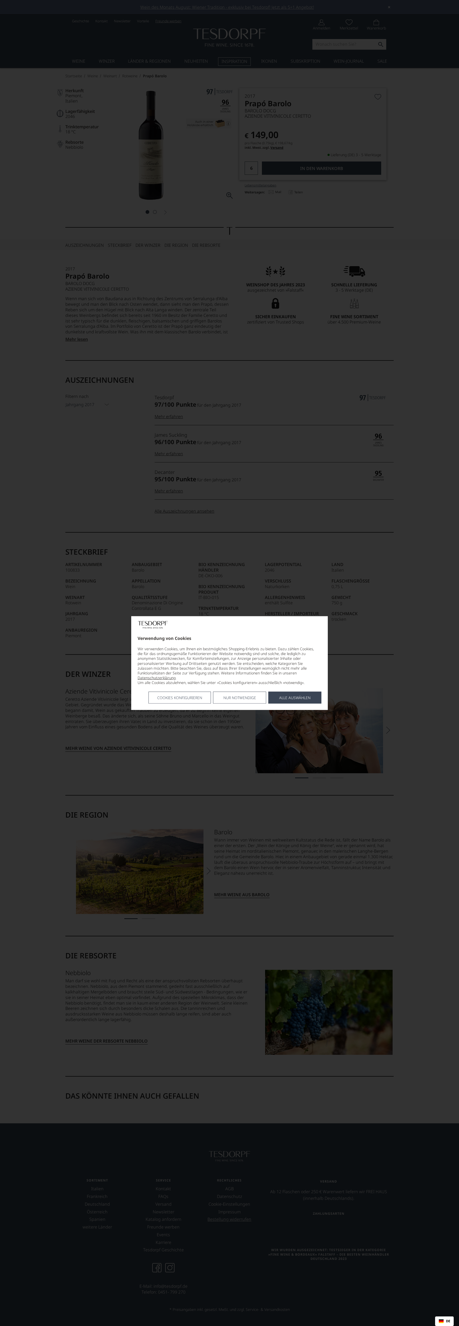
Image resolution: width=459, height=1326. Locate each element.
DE (448, 1321)
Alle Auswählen (295, 697)
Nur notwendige (239, 697)
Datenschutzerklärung (157, 677)
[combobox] (444, 1321)
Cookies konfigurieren (179, 697)
